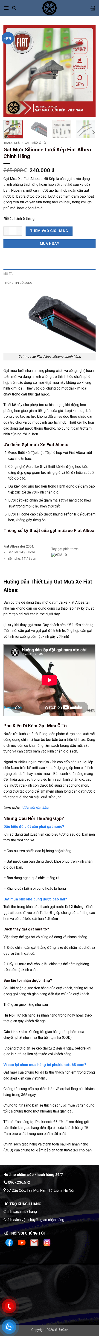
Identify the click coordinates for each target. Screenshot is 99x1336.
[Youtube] (22, 1242)
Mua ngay (49, 244)
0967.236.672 (19, 1182)
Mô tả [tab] (7, 273)
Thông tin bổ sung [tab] (17, 282)
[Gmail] (35, 1242)
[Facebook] (10, 1242)
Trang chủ (11, 143)
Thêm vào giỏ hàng (49, 231)
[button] (6, 8)
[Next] (88, 71)
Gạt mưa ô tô (35, 143)
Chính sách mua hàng (20, 1211)
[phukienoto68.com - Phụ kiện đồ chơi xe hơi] (49, 8)
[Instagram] (47, 1242)
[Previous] (11, 71)
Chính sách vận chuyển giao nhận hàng (33, 1220)
